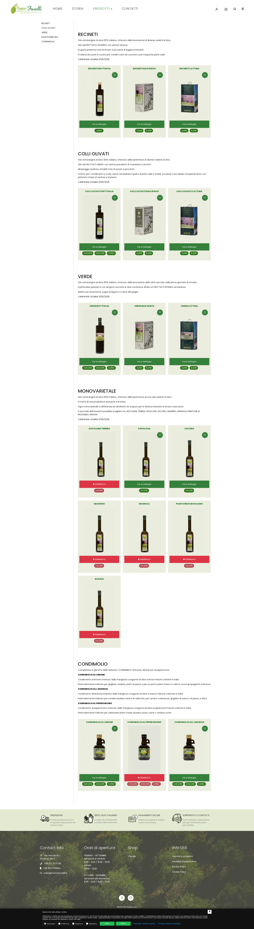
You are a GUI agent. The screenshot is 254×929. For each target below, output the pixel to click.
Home (57, 8)
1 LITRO (99, 130)
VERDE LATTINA (189, 306)
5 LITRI (149, 130)
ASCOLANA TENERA (99, 428)
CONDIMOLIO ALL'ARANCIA (189, 722)
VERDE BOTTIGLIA (99, 306)
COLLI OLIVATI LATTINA (189, 191)
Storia (77, 8)
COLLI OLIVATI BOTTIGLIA (99, 191)
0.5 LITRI (144, 490)
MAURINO (99, 503)
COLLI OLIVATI (48, 27)
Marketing (92, 924)
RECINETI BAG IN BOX (144, 68)
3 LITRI (139, 130)
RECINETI (45, 23)
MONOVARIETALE (49, 37)
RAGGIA (99, 578)
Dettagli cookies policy (144, 923)
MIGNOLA (144, 503)
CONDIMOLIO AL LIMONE (99, 722)
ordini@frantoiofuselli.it (55, 873)
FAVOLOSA (144, 428)
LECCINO (189, 428)
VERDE (44, 32)
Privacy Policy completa (169, 923)
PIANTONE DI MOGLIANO (189, 503)
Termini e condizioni (182, 856)
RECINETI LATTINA (189, 68)
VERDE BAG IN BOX (144, 306)
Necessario (50, 924)
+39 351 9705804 (52, 868)
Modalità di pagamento (184, 861)
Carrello (132, 856)
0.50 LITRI (100, 253)
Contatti (130, 8)
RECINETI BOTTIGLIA (99, 68)
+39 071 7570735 (52, 863)
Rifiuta (123, 923)
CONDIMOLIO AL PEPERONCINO (144, 722)
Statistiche (79, 924)
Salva (107, 923)
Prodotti (101, 8)
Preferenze (65, 924)
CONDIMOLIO (48, 41)
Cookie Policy (179, 871)
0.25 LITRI (88, 253)
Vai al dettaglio (99, 124)
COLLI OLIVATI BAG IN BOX (144, 191)
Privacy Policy (179, 866)
